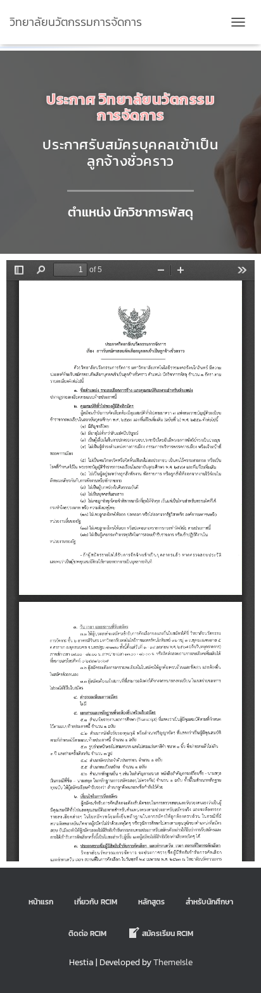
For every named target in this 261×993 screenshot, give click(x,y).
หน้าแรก (41, 902)
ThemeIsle (173, 962)
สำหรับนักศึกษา (209, 902)
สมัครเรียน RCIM (167, 933)
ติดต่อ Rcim (87, 933)
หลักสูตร (151, 902)
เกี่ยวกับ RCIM (95, 902)
